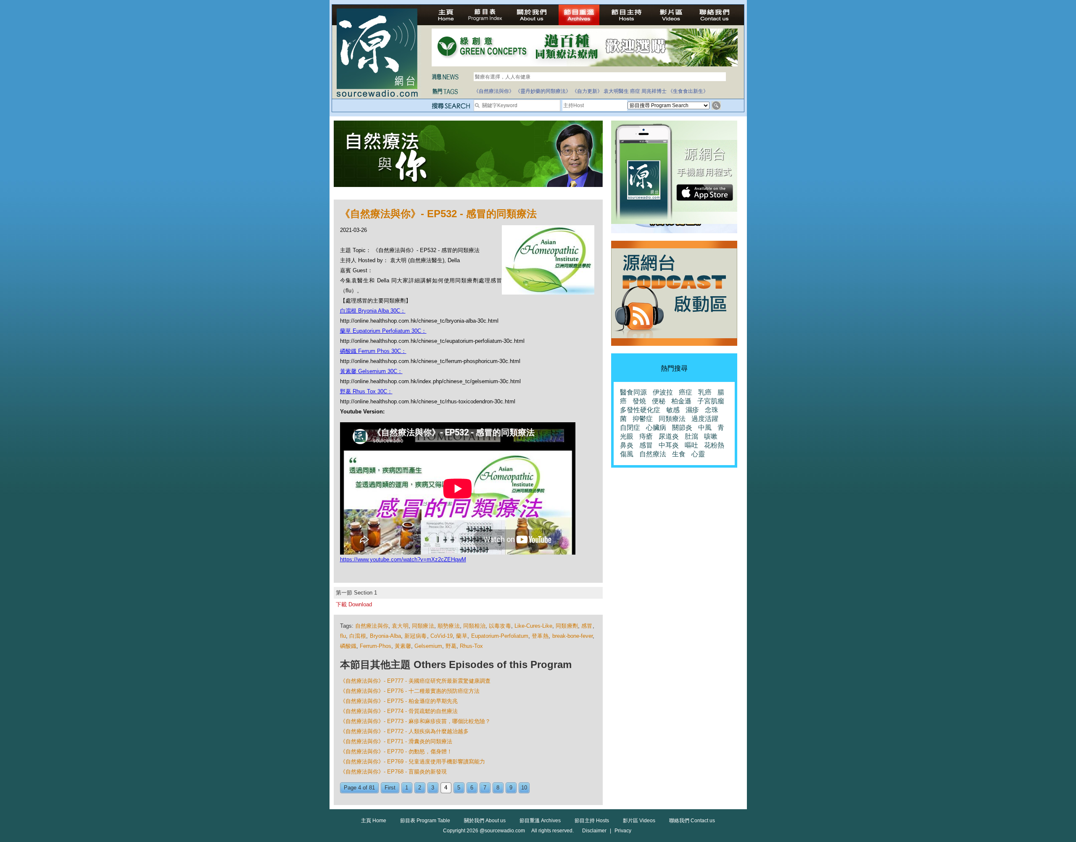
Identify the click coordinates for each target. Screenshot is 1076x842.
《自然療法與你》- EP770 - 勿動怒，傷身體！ (396, 751)
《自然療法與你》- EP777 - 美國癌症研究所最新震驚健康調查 (415, 681)
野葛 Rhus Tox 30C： (366, 391)
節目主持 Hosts (592, 821)
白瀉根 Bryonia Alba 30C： (373, 311)
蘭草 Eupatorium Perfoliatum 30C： (383, 331)
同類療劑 (567, 626)
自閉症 (630, 427)
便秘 (658, 401)
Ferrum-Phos (375, 646)
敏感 (673, 409)
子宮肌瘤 (710, 401)
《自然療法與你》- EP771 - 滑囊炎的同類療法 (396, 741)
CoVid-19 (441, 636)
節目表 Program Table (425, 821)
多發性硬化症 (640, 409)
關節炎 (682, 427)
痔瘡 (646, 436)
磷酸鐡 (348, 646)
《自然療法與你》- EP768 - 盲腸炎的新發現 (393, 771)
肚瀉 (691, 436)
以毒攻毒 (500, 626)
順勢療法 (449, 626)
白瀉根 (357, 636)
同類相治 (474, 626)
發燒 (639, 401)
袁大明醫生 (616, 91)
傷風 (626, 454)
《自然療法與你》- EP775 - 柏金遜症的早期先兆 (399, 701)
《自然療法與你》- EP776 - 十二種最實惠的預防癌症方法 (410, 691)
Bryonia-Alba (385, 636)
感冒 (586, 626)
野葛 (451, 646)
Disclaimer (594, 831)
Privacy (622, 831)
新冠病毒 (415, 636)
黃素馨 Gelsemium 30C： (371, 371)
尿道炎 (669, 436)
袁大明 (400, 626)
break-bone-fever (572, 636)
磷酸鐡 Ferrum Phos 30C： (373, 351)
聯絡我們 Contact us (692, 821)
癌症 (635, 91)
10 (524, 787)
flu (343, 636)
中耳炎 (669, 445)
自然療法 (652, 454)
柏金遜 (681, 401)
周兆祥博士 (654, 91)
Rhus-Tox (471, 646)
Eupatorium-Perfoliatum (499, 636)
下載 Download (354, 604)
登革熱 (540, 636)
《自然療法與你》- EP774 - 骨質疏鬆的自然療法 (399, 711)
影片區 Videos (639, 821)
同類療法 (423, 626)
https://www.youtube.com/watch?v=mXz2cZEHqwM (403, 559)
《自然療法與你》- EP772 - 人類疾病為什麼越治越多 (404, 731)
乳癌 (705, 392)
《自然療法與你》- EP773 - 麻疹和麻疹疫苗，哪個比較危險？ (415, 721)
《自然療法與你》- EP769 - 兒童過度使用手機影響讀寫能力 (412, 761)
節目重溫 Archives (540, 821)
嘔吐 (691, 445)
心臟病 (656, 427)
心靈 (698, 454)
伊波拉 (663, 392)
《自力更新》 (587, 91)
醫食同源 (633, 392)
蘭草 (461, 636)
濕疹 (692, 409)
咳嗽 (710, 436)
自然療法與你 (371, 626)
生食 (679, 454)
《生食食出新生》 (688, 91)
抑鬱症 (643, 418)
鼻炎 (626, 445)
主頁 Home (373, 821)
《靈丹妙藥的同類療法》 (543, 91)
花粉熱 (714, 445)
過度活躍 (704, 418)
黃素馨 (403, 646)
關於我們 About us (485, 821)
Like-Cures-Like (533, 626)
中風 (705, 427)
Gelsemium (428, 646)
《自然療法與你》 (494, 91)
